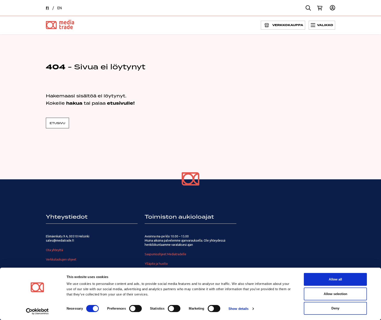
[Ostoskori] (320, 8)
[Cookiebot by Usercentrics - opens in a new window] (37, 311)
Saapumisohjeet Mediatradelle (165, 254)
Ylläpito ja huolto (156, 263)
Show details (238, 309)
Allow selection (335, 294)
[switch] (135, 308)
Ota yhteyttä (54, 250)
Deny (335, 308)
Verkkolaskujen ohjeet (61, 259)
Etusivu (57, 123)
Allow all (335, 279)
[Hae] (308, 8)
